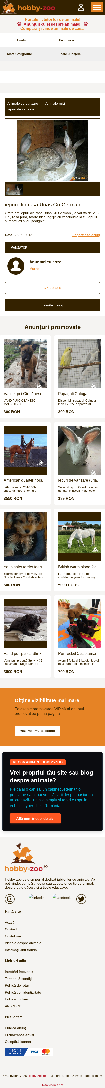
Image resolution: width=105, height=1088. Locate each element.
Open (97, 7)
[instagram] (17, 899)
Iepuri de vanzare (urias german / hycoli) (78, 480)
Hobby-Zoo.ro (37, 1076)
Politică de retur (17, 985)
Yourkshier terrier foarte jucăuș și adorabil (24, 567)
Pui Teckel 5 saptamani (78, 653)
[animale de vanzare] (26, 857)
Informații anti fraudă (21, 950)
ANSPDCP (13, 1006)
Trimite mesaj (52, 305)
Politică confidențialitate (23, 992)
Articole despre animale (23, 943)
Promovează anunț (19, 1035)
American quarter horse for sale (24, 480)
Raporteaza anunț (86, 235)
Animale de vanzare (22, 103)
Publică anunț (15, 1028)
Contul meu (14, 936)
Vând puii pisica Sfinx (22, 653)
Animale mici (55, 103)
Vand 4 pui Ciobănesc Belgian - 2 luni (23, 394)
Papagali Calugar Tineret (73, 394)
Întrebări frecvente (19, 972)
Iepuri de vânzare (20, 109)
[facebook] (64, 897)
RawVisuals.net (52, 1085)
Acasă (9, 922)
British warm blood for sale (77, 567)
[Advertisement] (52, 77)
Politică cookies (17, 999)
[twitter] (88, 899)
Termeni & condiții (18, 979)
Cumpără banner (18, 1042)
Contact (11, 929)
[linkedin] (41, 897)
